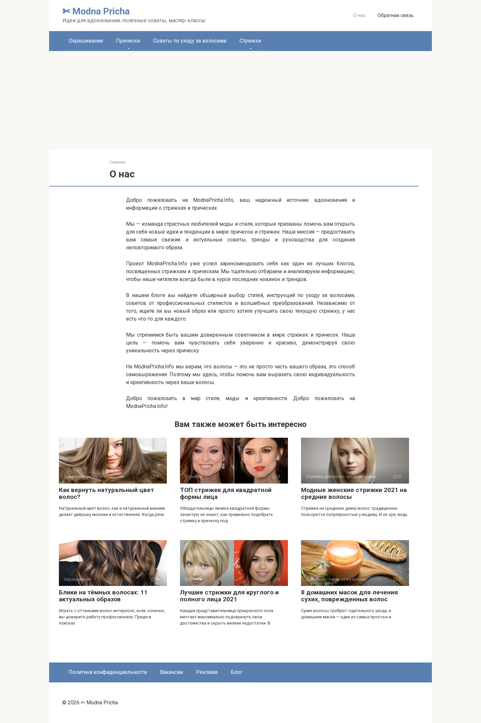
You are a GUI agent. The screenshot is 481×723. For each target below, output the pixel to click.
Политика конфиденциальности (108, 672)
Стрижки (250, 41)
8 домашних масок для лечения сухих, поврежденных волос (349, 596)
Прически (128, 41)
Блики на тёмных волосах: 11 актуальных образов (103, 596)
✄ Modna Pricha (96, 11)
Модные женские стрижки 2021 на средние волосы (354, 493)
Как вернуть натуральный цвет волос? (106, 493)
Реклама (207, 672)
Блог (236, 672)
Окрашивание (86, 41)
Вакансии (171, 672)
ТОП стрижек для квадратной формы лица (226, 493)
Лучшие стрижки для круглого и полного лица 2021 (229, 596)
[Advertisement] (240, 100)
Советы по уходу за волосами (189, 41)
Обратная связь (396, 15)
